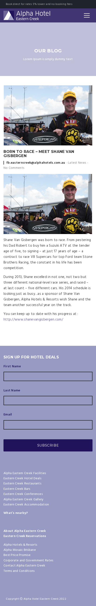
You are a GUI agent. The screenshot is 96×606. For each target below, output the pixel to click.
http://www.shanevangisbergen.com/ (33, 319)
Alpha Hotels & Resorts (20, 545)
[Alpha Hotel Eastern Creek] (26, 15)
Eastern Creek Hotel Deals (22, 478)
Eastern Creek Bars (16, 489)
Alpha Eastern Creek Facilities (24, 473)
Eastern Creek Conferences (23, 494)
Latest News (77, 163)
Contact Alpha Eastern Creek (24, 565)
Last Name (11, 391)
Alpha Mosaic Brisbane (19, 550)
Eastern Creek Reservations (24, 536)
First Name (12, 366)
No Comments (13, 168)
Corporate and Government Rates (28, 560)
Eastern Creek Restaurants (22, 483)
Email (7, 415)
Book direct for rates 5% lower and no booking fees (39, 4)
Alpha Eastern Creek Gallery (23, 499)
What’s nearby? (15, 513)
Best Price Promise (17, 555)
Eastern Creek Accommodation (26, 504)
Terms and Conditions (19, 571)
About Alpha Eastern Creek (24, 531)
